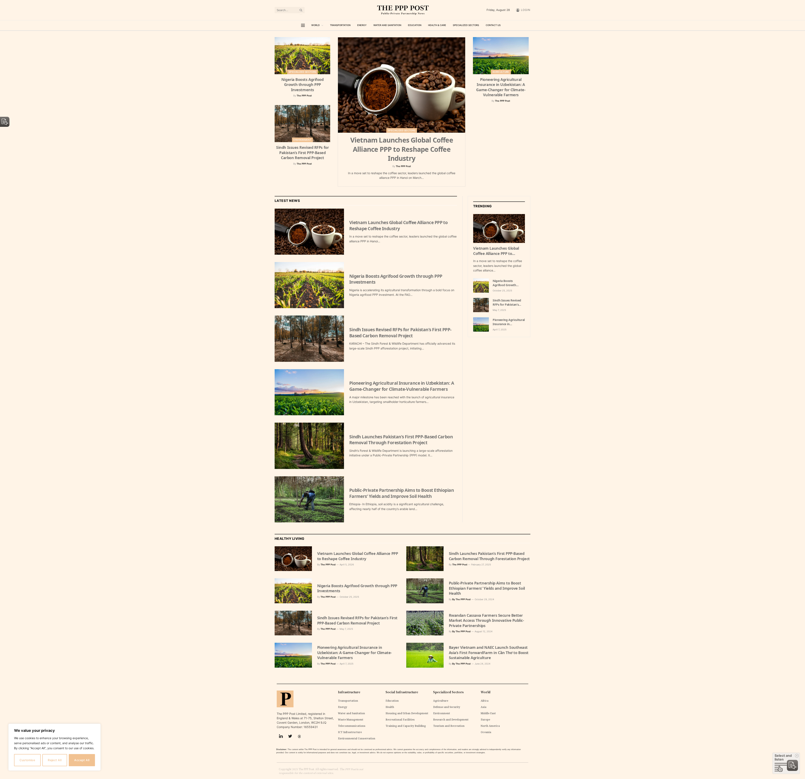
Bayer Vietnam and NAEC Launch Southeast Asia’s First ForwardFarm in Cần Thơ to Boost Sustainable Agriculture (488, 652)
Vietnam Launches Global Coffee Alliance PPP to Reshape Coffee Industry (401, 149)
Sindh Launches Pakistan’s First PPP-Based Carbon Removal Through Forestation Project (401, 440)
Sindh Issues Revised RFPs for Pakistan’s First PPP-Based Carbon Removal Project (302, 152)
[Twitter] (290, 736)
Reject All (54, 760)
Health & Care (437, 25)
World (315, 25)
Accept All (81, 760)
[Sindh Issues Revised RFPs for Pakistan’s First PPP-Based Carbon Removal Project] (302, 123)
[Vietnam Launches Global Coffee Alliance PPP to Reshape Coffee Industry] (401, 85)
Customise (27, 760)
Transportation (340, 25)
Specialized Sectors (466, 25)
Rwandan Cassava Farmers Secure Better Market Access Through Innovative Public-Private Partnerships (486, 620)
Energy (362, 25)
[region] (54, 747)
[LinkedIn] (281, 736)
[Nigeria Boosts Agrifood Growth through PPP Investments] (302, 55)
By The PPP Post (461, 599)
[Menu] (303, 25)
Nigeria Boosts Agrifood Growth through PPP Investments (302, 84)
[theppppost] (403, 10)
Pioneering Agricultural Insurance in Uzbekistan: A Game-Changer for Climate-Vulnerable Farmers (500, 87)
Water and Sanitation (387, 25)
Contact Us (493, 25)
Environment (302, 139)
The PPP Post (304, 95)
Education (414, 25)
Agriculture (500, 71)
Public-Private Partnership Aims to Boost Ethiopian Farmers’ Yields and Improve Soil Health (401, 493)
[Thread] (299, 736)
